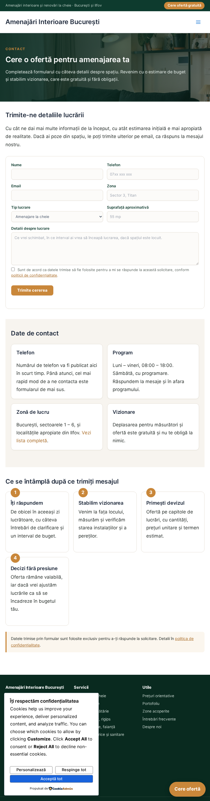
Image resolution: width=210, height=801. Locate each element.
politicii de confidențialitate (34, 275)
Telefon (113, 165)
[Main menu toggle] (198, 22)
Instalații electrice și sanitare (99, 734)
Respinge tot (74, 769)
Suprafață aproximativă (128, 207)
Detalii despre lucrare (30, 228)
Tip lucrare (20, 207)
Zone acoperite (155, 711)
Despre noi (151, 727)
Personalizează (31, 769)
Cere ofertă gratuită (184, 5)
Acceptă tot (51, 778)
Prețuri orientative (158, 696)
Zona (111, 186)
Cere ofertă (187, 789)
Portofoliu (150, 703)
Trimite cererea (32, 290)
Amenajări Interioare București (52, 22)
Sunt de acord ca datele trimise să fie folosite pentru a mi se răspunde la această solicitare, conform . (100, 272)
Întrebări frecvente (159, 719)
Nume (16, 165)
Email (16, 186)
